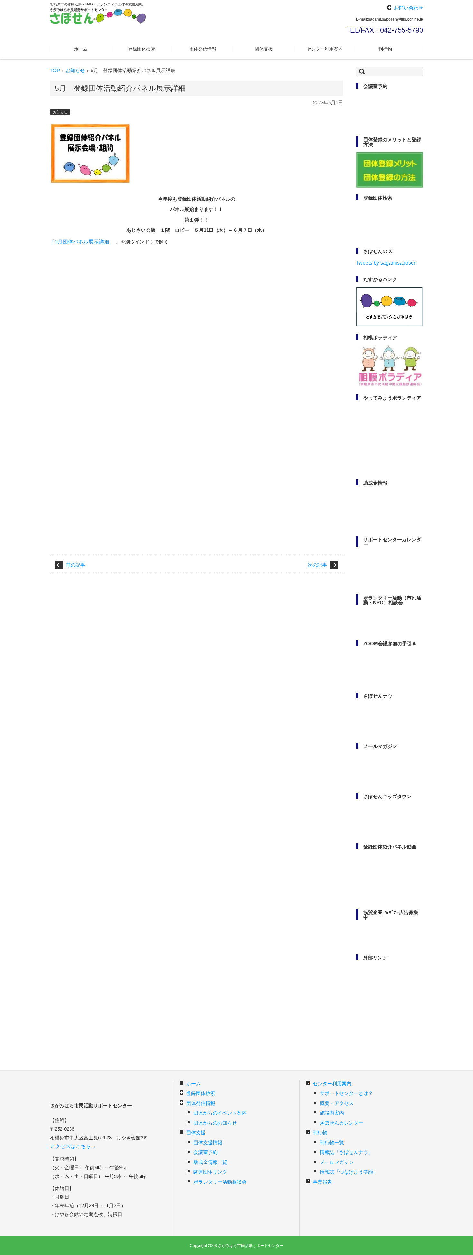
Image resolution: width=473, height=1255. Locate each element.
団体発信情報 (202, 49)
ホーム (81, 49)
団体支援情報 (207, 1142)
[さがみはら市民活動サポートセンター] (98, 16)
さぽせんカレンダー (341, 1123)
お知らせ (75, 70)
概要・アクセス (337, 1103)
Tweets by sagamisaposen (386, 263)
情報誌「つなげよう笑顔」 (349, 1172)
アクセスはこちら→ (73, 1146)
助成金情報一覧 (210, 1162)
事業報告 (322, 1181)
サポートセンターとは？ (346, 1093)
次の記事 (317, 565)
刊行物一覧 (332, 1142)
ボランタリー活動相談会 (219, 1181)
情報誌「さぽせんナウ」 (346, 1152)
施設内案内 (332, 1113)
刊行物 (385, 49)
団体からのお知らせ (215, 1123)
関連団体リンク (210, 1172)
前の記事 (75, 565)
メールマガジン (337, 1162)
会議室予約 (205, 1152)
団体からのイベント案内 (219, 1113)
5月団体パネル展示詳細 (82, 241)
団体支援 (264, 49)
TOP (55, 70)
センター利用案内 (325, 49)
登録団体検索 (141, 49)
